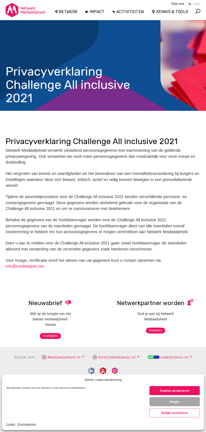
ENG (197, 3)
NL (190, 3)
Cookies (10, 424)
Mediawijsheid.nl (64, 357)
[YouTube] (103, 370)
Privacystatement (26, 424)
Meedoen (155, 330)
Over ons (177, 3)
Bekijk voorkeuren (175, 413)
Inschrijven (50, 336)
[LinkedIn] (91, 370)
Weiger (175, 402)
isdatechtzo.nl (174, 357)
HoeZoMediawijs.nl (117, 357)
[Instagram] (114, 370)
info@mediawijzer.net (25, 266)
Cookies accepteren (175, 391)
